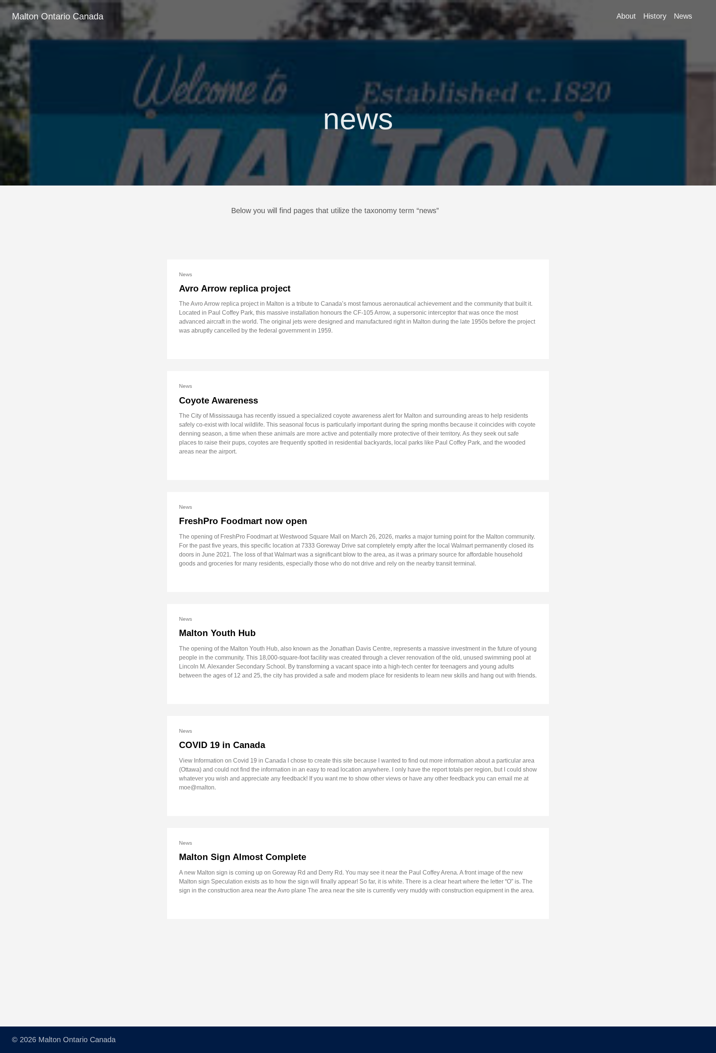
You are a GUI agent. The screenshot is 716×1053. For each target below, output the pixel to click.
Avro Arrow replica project (235, 288)
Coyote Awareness (218, 400)
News (683, 16)
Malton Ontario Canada (57, 16)
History (654, 16)
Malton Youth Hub (217, 633)
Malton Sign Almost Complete (242, 857)
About (626, 16)
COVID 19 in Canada (222, 745)
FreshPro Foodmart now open (243, 521)
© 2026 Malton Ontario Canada (64, 1039)
